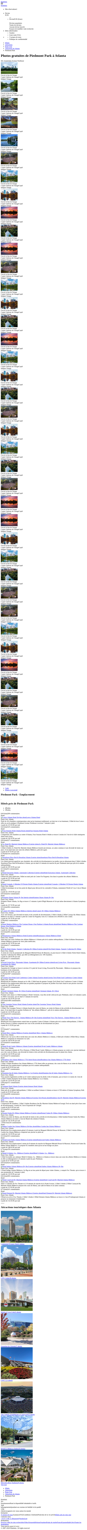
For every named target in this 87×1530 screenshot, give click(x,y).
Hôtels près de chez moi (63, 1515)
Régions (37, 1522)
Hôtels (7, 43)
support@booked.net (20, 1519)
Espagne (64, 1522)
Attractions (8, 45)
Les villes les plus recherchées (14, 1522)
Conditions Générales (30, 1515)
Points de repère (51, 1522)
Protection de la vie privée (46, 1515)
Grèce (73, 1522)
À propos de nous (7, 1515)
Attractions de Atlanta (12, 48)
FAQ (21, 1515)
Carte (7, 788)
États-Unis (8, 47)
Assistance (16, 1515)
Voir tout (4, 1485)
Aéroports (31, 1522)
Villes (26, 1522)
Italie (69, 1522)
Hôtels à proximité (11, 790)
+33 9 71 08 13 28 (7, 1519)
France (59, 1522)
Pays (2, 1522)
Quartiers (43, 1522)
